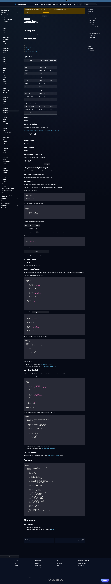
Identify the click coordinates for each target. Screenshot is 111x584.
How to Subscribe (82, 563)
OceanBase (5, 108)
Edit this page (28, 534)
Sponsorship (59, 569)
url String (91, 15)
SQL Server (5, 163)
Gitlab (4, 46)
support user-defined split (31, 51)
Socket (4, 159)
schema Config (92, 37)
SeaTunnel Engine (5, 203)
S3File (4, 150)
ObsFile (4, 106)
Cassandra (5, 23)
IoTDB (4, 68)
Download (43, 4)
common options (92, 44)
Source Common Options (8, 188)
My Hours (5, 95)
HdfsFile (5, 55)
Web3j (4, 179)
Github (4, 43)
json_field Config (92, 41)
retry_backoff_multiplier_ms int (95, 31)
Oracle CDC (5, 117)
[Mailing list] (57, 581)
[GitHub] (61, 581)
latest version (46, 12)
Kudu (4, 79)
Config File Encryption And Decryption (8, 195)
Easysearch (5, 35)
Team (57, 4)
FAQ (15, 563)
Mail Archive (80, 567)
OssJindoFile (6, 123)
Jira (4, 72)
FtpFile (4, 41)
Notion (4, 103)
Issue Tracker (38, 565)
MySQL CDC (6, 97)
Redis (4, 143)
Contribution (4, 207)
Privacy (58, 572)
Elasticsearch (6, 37)
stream (26, 44)
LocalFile (5, 83)
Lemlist (4, 81)
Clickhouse (5, 26)
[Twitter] (49, 581)
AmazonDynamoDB (7, 19)
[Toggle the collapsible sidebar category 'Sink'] (17, 184)
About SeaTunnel (5, 8)
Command (3, 200)
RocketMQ (5, 148)
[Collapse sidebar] (9, 556)
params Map (91, 22)
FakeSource (5, 39)
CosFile (4, 28)
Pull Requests (38, 567)
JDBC (4, 70)
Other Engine (4, 205)
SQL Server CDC (6, 161)
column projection (29, 47)
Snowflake (5, 157)
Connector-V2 (4, 14)
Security (70, 4)
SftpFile (4, 152)
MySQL (4, 99)
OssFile (4, 121)
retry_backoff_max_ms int (94, 33)
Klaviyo (4, 77)
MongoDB (5, 92)
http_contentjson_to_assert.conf (49, 366)
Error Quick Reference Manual (9, 192)
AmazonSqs (5, 21)
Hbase (4, 52)
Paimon (4, 126)
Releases (16, 565)
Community (49, 4)
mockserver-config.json (46, 364)
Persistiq (5, 128)
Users (60, 4)
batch (26, 42)
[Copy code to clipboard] (84, 194)
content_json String (93, 39)
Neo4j (4, 101)
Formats (4, 186)
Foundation (59, 563)
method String (92, 20)
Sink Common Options (7, 190)
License (58, 565)
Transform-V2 (4, 198)
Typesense (5, 175)
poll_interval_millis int (93, 26)
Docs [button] (36, 4)
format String (92, 35)
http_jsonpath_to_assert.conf (48, 448)
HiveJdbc (5, 59)
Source (3, 17)
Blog (54, 4)
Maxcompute (6, 86)
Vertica (4, 177)
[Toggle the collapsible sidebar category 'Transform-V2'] (17, 199)
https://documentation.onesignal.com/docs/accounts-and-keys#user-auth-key (41, 130)
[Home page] (25, 16)
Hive (4, 57)
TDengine (5, 168)
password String (92, 18)
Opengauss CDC (6, 115)
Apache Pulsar (6, 137)
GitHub (65, 4)
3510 (52, 529)
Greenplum (5, 50)
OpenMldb (5, 112)
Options (90, 13)
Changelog (90, 48)
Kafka (4, 181)
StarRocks (5, 166)
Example (90, 46)
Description (90, 9)
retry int (91, 28)
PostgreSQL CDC (7, 132)
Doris (4, 32)
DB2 (4, 30)
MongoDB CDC (6, 90)
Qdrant (4, 139)
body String (91, 24)
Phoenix (5, 130)
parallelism (27, 49)
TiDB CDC (5, 172)
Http (4, 61)
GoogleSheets (6, 48)
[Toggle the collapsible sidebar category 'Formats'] (17, 186)
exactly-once (28, 46)
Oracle (4, 119)
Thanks (58, 571)
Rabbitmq (5, 141)
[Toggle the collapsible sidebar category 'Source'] (17, 17)
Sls (3, 155)
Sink (3, 183)
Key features (90, 11)
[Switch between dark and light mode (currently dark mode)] (80, 4)
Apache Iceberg (6, 63)
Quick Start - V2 (5, 10)
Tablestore (5, 170)
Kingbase (5, 75)
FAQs (2, 210)
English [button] (75, 4)
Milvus (4, 88)
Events (58, 567)
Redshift (5, 146)
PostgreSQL (6, 135)
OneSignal (5, 110)
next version (91, 50)
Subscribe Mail (81, 565)
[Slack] (53, 581)
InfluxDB (5, 66)
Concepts (3, 12)
